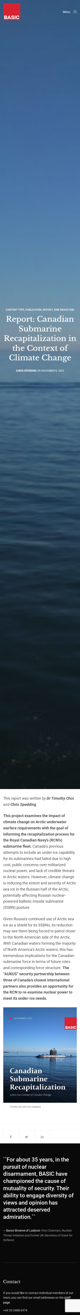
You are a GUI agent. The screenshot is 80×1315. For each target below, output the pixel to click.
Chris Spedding (26, 370)
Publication (34, 310)
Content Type (15, 310)
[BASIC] (11, 11)
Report (48, 310)
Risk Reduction (64, 310)
